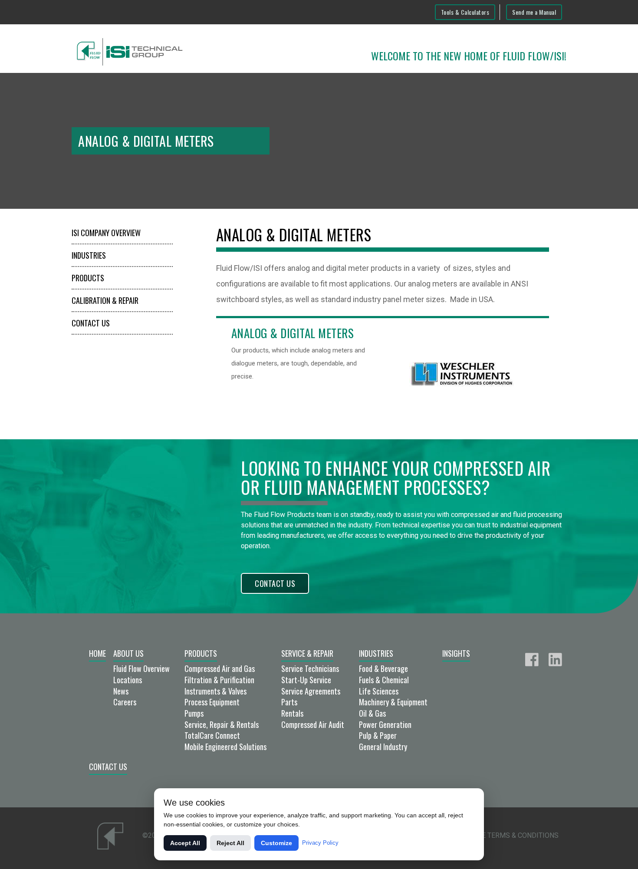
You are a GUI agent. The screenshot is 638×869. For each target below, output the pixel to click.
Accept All (185, 842)
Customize (276, 842)
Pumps (194, 713)
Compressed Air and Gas (219, 668)
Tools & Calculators (465, 11)
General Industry (383, 746)
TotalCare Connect (212, 735)
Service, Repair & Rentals (221, 724)
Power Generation (385, 724)
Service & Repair (307, 653)
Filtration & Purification (219, 679)
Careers (124, 702)
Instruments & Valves (215, 691)
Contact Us (91, 323)
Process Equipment (212, 702)
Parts (289, 702)
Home (97, 653)
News (120, 691)
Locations (127, 679)
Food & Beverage (383, 668)
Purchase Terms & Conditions (505, 835)
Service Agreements (310, 691)
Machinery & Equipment (393, 702)
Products (88, 277)
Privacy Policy (320, 842)
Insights (456, 653)
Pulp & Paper (378, 735)
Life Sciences (378, 691)
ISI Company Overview (106, 232)
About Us (128, 653)
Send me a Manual (534, 11)
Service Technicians (310, 668)
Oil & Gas (372, 713)
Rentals (292, 713)
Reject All (230, 842)
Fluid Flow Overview (141, 668)
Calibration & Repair (105, 300)
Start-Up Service (306, 679)
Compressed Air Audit (312, 724)
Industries (89, 255)
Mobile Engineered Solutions (225, 746)
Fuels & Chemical (384, 679)
